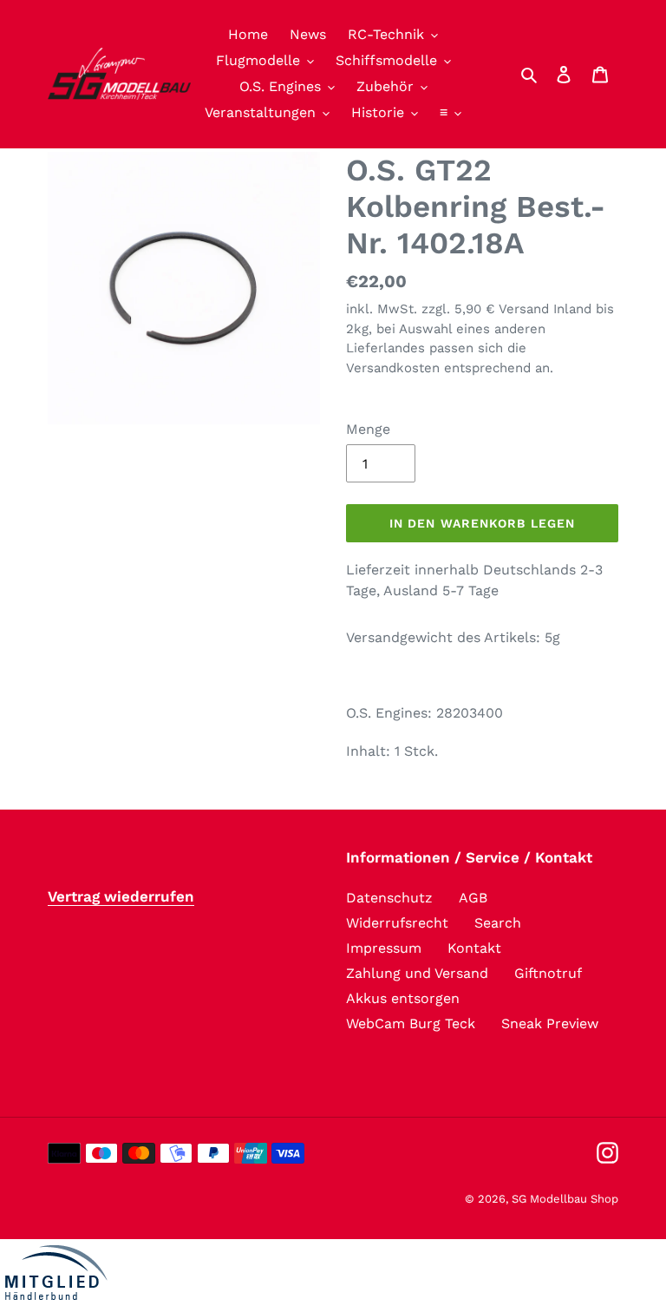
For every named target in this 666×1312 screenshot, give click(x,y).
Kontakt (474, 948)
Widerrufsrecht (397, 923)
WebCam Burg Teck (410, 1023)
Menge (368, 429)
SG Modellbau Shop (565, 1198)
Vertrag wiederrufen (121, 896)
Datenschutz (389, 897)
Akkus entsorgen (403, 998)
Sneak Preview (549, 1023)
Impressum (383, 948)
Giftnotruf (548, 973)
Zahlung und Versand (417, 973)
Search (497, 923)
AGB (473, 897)
